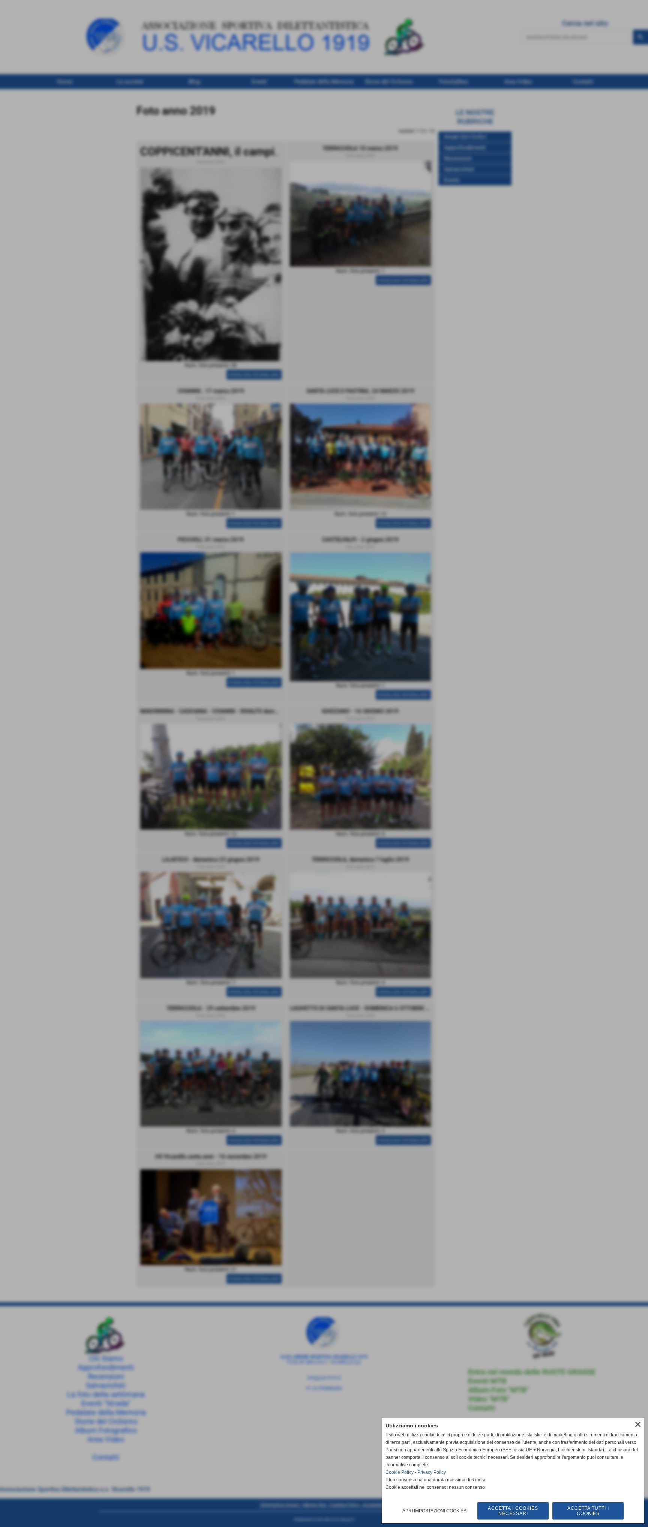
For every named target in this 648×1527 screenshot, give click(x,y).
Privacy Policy (431, 1472)
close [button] (637, 1424)
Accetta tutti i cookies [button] (588, 1511)
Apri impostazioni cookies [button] (434, 1511)
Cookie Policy (400, 1472)
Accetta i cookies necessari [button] (513, 1511)
